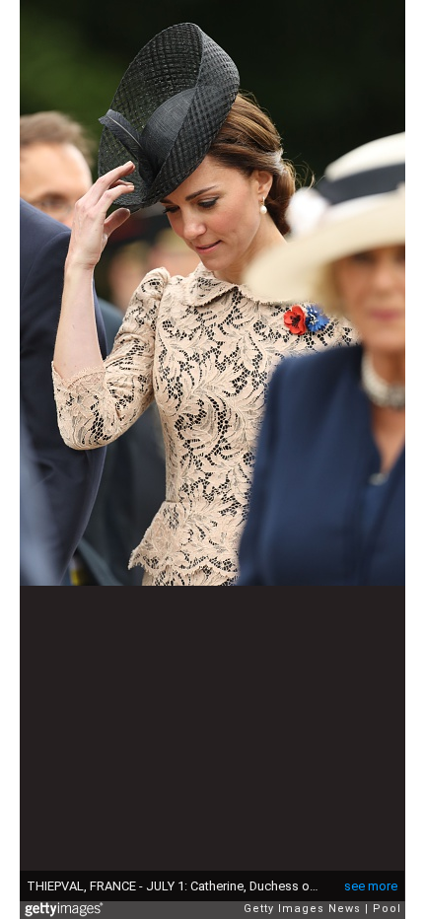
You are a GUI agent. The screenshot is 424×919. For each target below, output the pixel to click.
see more (370, 886)
